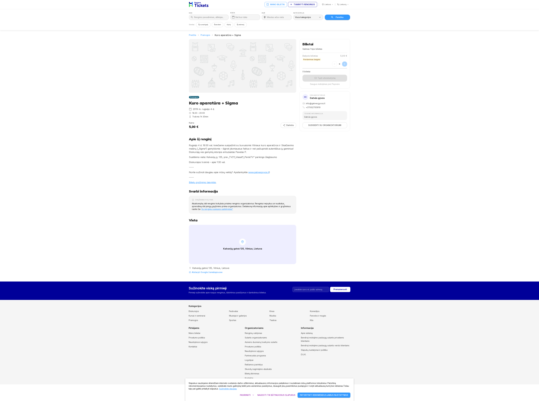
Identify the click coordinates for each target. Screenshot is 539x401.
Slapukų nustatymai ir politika (314, 350)
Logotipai (249, 360)
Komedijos (314, 311)
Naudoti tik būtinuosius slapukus (276, 395)
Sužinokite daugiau (228, 389)
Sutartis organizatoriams (256, 337)
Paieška (339, 17)
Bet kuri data (241, 17)
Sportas (232, 320)
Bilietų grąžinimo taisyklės (202, 182)
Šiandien (217, 25)
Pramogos (205, 35)
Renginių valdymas (253, 333)
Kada (232, 13)
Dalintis (288, 125)
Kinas (272, 311)
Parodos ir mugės (318, 316)
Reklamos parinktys (254, 364)
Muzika (273, 316)
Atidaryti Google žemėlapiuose (205, 272)
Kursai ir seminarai (197, 316)
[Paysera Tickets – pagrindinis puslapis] (198, 4)
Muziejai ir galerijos (238, 316)
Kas (190, 13)
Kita (311, 320)
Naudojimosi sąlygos (198, 342)
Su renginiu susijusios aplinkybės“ (217, 209)
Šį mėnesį (240, 25)
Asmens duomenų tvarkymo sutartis (261, 342)
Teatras (273, 320)
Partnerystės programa (255, 355)
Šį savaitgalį (203, 25)
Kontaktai (193, 346)
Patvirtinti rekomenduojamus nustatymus (324, 395)
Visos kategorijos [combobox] (303, 17)
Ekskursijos (194, 311)
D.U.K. (303, 354)
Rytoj (229, 25)
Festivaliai (233, 311)
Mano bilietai (275, 4)
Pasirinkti (247, 395)
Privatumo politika (197, 337)
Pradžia (192, 35)
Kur (263, 13)
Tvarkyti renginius (302, 4)
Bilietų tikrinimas (252, 373)
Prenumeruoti (340, 289)
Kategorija (298, 13)
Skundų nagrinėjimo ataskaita (258, 369)
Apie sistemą (307, 333)
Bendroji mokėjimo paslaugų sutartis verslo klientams (325, 345)
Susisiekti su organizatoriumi (324, 125)
